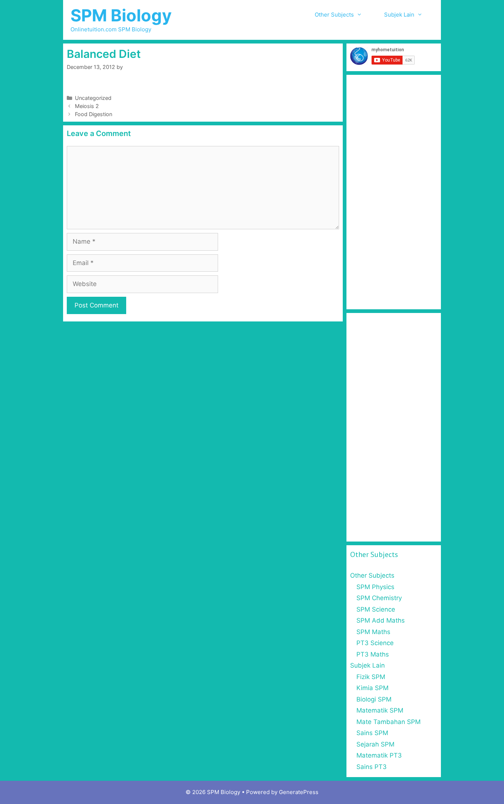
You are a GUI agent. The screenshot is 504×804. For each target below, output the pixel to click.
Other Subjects (334, 14)
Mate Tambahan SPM (388, 721)
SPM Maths (373, 632)
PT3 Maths (372, 654)
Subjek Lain (399, 14)
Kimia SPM (372, 688)
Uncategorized (93, 98)
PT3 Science (375, 643)
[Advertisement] (393, 192)
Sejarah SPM (375, 744)
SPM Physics (375, 587)
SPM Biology (121, 15)
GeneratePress (298, 792)
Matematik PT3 (379, 755)
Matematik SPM (379, 710)
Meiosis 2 (87, 106)
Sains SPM (372, 733)
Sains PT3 (371, 766)
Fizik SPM (370, 677)
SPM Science (375, 609)
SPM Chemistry (379, 598)
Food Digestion (93, 114)
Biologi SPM (373, 699)
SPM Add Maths (380, 620)
